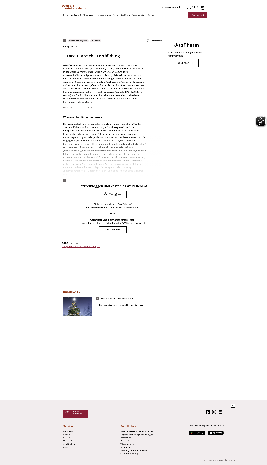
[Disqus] (112, 357)
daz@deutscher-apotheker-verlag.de (81, 246)
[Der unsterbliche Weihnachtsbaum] (77, 306)
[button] (74, 7)
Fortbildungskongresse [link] (78, 41)
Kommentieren (156, 41)
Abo (198, 15)
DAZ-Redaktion (70, 243)
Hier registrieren (94, 207)
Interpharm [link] (95, 41)
